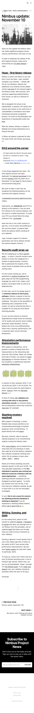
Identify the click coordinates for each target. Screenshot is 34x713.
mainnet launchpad (19, 176)
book (10, 529)
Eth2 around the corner (15, 148)
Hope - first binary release (16, 72)
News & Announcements (20, 10)
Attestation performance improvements (16, 342)
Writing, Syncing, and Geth (14, 514)
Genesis (11, 179)
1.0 (6, 559)
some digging (11, 446)
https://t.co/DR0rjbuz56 (19, 161)
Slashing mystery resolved (12, 416)
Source (10, 391)
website (19, 522)
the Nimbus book (11, 567)
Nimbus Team (7, 10)
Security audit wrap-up (15, 249)
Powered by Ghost (17, 701)
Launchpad (17, 218)
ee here (11, 89)
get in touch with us (14, 506)
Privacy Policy (17, 695)
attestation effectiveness (11, 364)
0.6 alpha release (20, 64)
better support (11, 549)
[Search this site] (27, 3)
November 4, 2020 (25, 163)
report (21, 431)
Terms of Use (17, 693)
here (3, 121)
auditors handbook (18, 276)
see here (5, 408)
